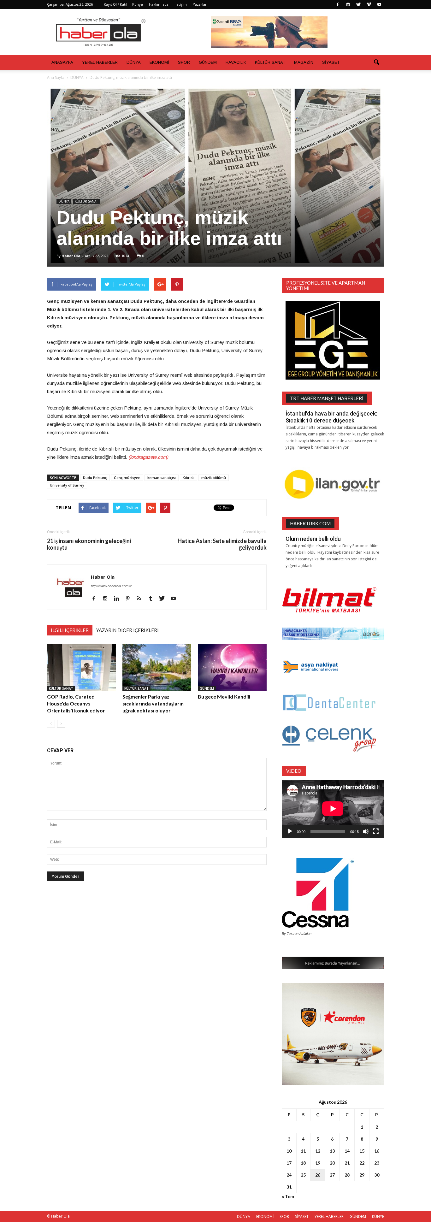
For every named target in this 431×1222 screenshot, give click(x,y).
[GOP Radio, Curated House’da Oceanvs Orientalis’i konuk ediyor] (81, 667)
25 (303, 1175)
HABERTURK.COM (310, 523)
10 (289, 1151)
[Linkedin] (119, 599)
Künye (137, 4)
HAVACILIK (236, 62)
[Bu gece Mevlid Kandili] (232, 667)
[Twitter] (358, 4)
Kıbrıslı (188, 477)
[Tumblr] (153, 599)
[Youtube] (379, 4)
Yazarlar (200, 4)
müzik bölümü (213, 477)
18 (303, 1163)
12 (317, 1151)
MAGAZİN (303, 62)
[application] (333, 809)
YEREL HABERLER (100, 62)
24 (289, 1175)
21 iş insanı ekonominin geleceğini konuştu (89, 544)
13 (332, 1151)
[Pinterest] (130, 599)
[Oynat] (290, 831)
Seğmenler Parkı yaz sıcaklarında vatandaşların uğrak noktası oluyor (153, 703)
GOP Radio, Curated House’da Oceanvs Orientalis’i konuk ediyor (76, 703)
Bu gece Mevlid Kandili (224, 697)
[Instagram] (348, 4)
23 (376, 1163)
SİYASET (330, 62)
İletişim (180, 4)
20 (332, 1163)
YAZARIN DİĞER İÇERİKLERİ (127, 630)
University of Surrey (67, 485)
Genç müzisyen (127, 477)
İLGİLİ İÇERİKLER (70, 630)
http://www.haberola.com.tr (111, 586)
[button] (376, 62)
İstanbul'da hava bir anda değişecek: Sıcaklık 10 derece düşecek (331, 417)
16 (376, 1151)
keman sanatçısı (161, 477)
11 (303, 1151)
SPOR (184, 62)
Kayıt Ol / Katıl (115, 4)
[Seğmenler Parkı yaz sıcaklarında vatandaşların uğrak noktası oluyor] (156, 667)
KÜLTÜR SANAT (270, 62)
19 (317, 1163)
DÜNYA (134, 62)
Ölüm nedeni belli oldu (313, 538)
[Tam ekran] (376, 831)
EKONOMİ (159, 62)
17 (289, 1163)
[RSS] (141, 599)
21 (347, 1163)
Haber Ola (71, 255)
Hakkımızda (158, 4)
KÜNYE (378, 1216)
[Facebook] (337, 4)
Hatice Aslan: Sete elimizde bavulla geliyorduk (222, 544)
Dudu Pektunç (95, 477)
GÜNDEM (208, 62)
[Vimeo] (369, 4)
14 (347, 1151)
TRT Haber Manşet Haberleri (326, 398)
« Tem (288, 1196)
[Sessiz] (366, 831)
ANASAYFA (62, 62)
